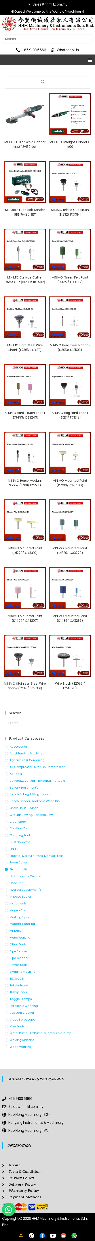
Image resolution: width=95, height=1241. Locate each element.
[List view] (52, 82)
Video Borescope (22, 1019)
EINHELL (15, 849)
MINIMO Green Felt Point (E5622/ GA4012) (70, 279)
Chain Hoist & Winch (24, 808)
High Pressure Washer (26, 876)
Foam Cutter (18, 862)
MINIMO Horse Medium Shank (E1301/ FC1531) (25, 482)
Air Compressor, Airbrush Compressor (37, 767)
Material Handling (22, 924)
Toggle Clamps (21, 999)
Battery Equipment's (24, 787)
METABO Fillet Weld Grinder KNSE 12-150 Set (25, 144)
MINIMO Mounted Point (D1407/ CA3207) (25, 618)
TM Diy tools (18, 992)
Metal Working (20, 937)
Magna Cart (18, 910)
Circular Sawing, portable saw (31, 815)
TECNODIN (17, 978)
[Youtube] (53, 1235)
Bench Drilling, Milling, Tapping (31, 794)
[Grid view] (42, 82)
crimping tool (20, 835)
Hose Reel (17, 883)
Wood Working (20, 1047)
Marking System (21, 917)
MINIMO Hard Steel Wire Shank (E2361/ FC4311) (25, 347)
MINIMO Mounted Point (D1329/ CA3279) (70, 550)
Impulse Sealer (20, 896)
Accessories (19, 746)
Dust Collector (20, 842)
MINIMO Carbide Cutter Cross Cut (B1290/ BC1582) (25, 279)
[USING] (31, 1235)
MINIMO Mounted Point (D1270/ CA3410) (25, 550)
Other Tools (18, 944)
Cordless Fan (19, 828)
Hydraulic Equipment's (26, 890)
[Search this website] (47, 38)
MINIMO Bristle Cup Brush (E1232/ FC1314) (70, 212)
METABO (15, 931)
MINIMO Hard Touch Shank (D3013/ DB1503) (70, 347)
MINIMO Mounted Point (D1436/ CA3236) (70, 618)
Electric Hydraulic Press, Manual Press (36, 856)
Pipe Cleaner (19, 958)
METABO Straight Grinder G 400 (70, 144)
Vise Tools (17, 1026)
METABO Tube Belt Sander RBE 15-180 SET (25, 212)
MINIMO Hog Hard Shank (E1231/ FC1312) (70, 415)
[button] (90, 60)
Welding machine (22, 1040)
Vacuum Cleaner (22, 1013)
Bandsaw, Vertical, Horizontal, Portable (37, 781)
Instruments (18, 903)
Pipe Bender (18, 951)
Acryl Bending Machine (26, 753)
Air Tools (16, 774)
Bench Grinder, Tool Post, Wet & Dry (35, 801)
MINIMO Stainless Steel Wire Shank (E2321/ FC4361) (25, 685)
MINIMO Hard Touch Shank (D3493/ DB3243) (25, 415)
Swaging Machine (22, 972)
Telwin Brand (19, 985)
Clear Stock (18, 822)
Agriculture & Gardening (27, 760)
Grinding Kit (19, 869)
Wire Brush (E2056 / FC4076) (70, 685)
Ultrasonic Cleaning (24, 1006)
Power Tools (18, 965)
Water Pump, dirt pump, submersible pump (40, 1033)
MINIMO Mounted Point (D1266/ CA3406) (70, 482)
